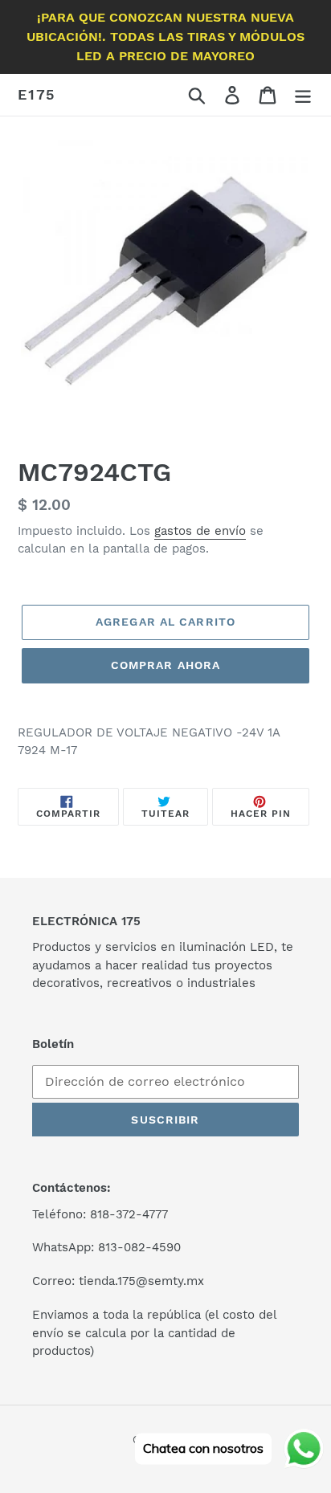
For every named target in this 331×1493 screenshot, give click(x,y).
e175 (36, 94)
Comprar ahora (166, 665)
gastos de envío (200, 531)
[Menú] (303, 95)
